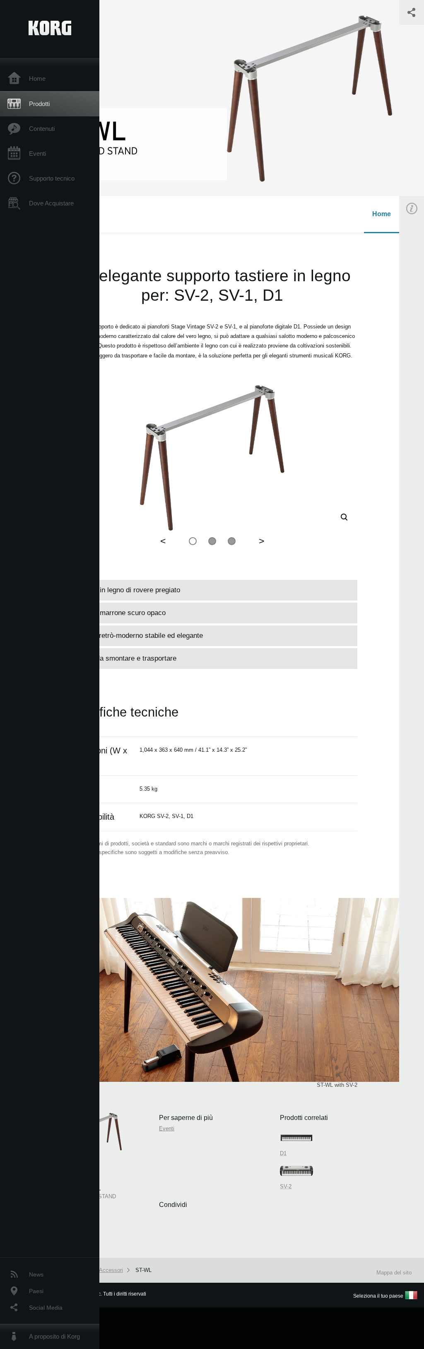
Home (37, 78)
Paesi (36, 1291)
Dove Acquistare (51, 203)
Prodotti (39, 103)
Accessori (111, 1270)
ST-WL (143, 1270)
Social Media (46, 1307)
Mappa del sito (394, 1272)
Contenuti (42, 128)
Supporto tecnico (52, 178)
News (36, 1274)
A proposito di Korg (54, 1336)
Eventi (37, 153)
